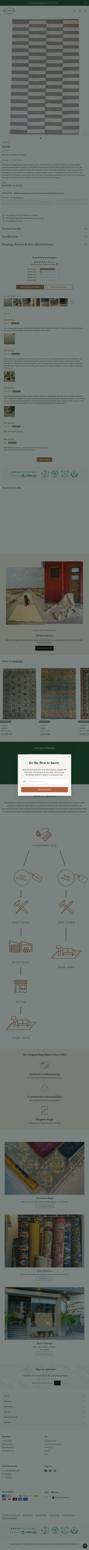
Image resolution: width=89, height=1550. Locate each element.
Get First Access (44, 790)
